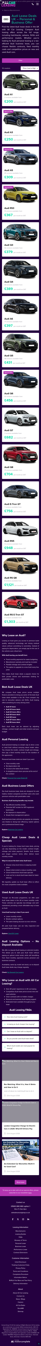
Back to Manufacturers (12, 10)
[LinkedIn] (28, 1220)
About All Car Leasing (20, 1293)
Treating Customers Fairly (20, 1265)
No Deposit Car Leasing (15, 972)
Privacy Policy (20, 1268)
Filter (20, 60)
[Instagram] (23, 1220)
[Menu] (37, 4)
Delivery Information (20, 1283)
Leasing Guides (20, 1234)
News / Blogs (20, 1299)
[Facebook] (12, 1220)
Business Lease (20, 1246)
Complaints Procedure (20, 1274)
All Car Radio (20, 1305)
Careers (20, 1302)
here (30, 1193)
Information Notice (20, 1277)
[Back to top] (39, 1343)
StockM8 (21, 1308)
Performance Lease (20, 1249)
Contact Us (20, 1296)
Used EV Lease (13, 933)
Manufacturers (20, 1231)
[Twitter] (17, 1220)
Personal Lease (20, 1243)
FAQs (20, 1237)
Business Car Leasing (15, 829)
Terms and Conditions (20, 1271)
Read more (20, 1182)
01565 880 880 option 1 (20, 1206)
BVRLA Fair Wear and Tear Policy (20, 1280)
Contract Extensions (20, 1252)
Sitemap (20, 1311)
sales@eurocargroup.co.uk (20, 1212)
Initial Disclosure (20, 1262)
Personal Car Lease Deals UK (17, 778)
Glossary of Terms (20, 1240)
